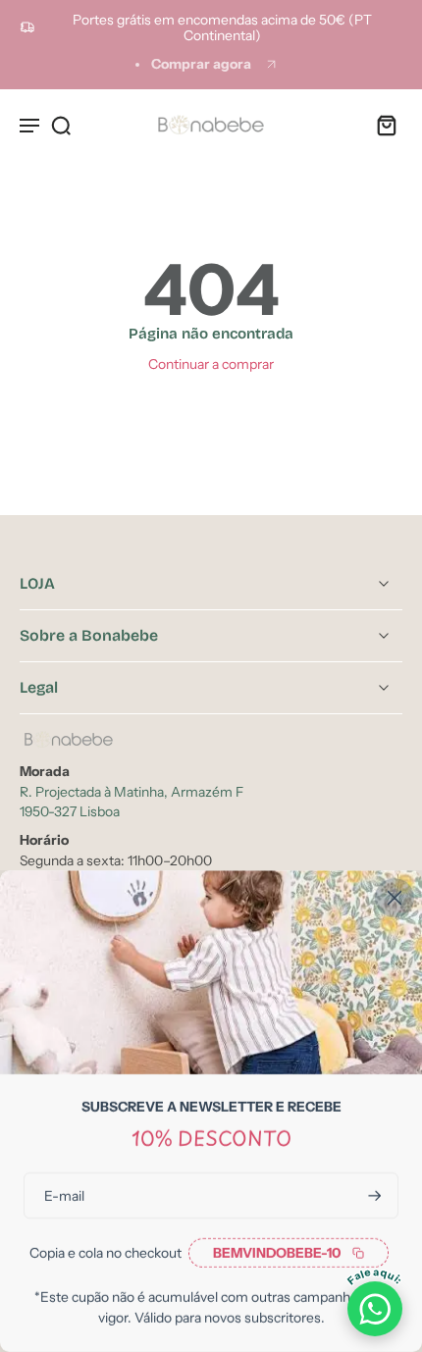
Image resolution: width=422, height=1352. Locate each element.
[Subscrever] (372, 1195)
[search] (60, 124)
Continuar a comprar (211, 364)
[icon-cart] (380, 124)
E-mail (64, 1195)
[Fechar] (394, 897)
